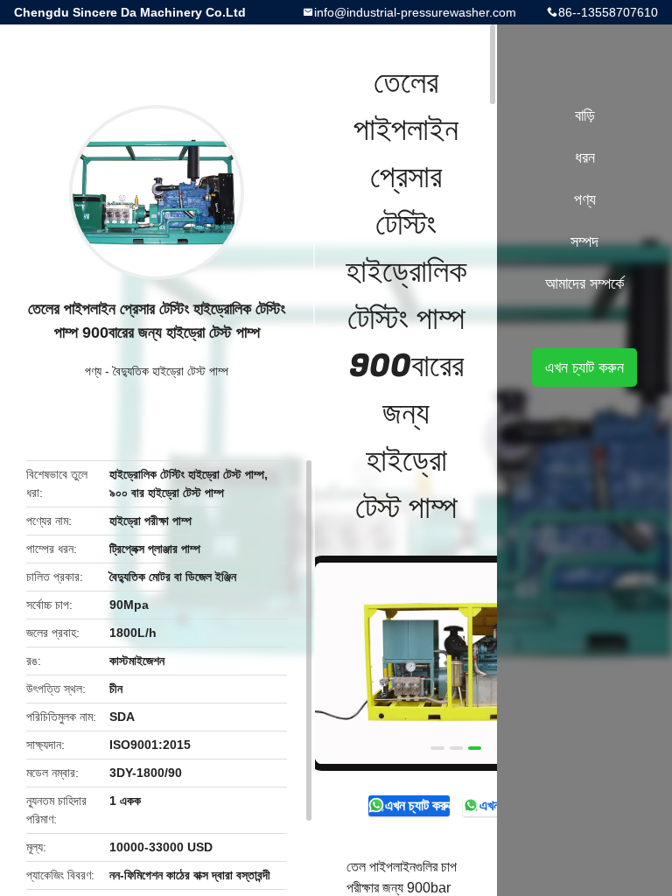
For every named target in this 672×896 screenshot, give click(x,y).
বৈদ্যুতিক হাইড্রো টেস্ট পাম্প (170, 371)
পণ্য (93, 371)
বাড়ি (585, 115)
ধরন (585, 157)
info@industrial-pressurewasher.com (415, 12)
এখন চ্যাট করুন (417, 805)
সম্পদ (584, 241)
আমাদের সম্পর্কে (584, 283)
